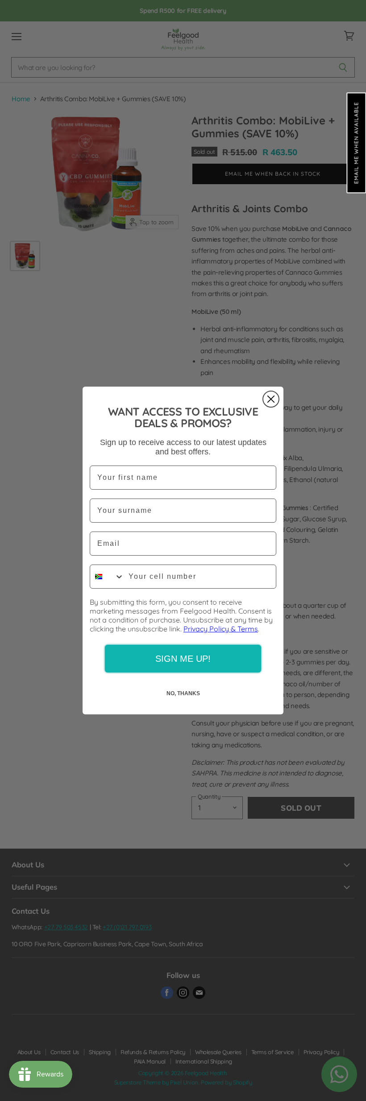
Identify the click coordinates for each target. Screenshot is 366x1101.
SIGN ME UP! (183, 659)
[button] (356, 142)
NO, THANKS (183, 693)
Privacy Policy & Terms (220, 628)
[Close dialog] (271, 399)
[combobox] (107, 576)
